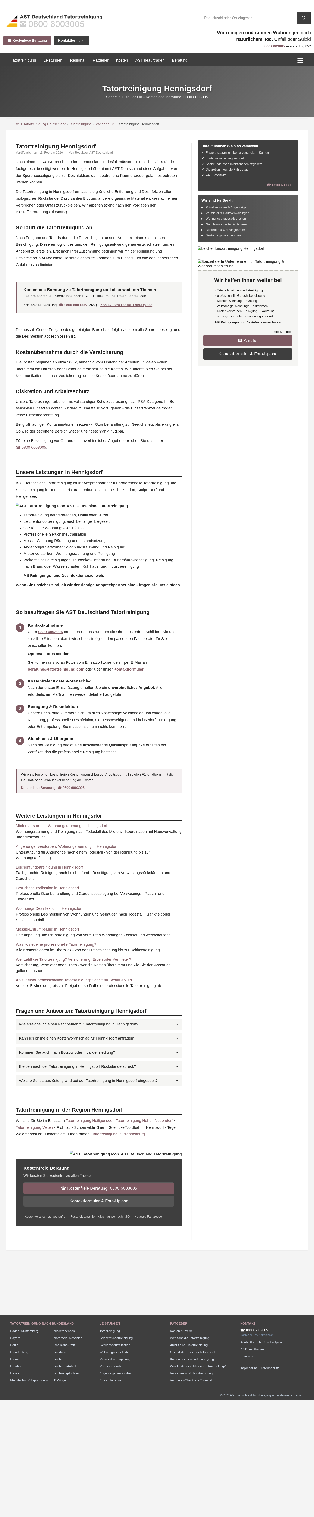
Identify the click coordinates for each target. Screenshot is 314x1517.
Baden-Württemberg (24, 1331)
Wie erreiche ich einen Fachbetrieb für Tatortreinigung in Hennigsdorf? (78, 1024)
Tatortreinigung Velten (34, 1127)
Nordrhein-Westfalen (68, 1338)
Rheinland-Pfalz (65, 1345)
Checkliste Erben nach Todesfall (192, 1352)
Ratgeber (101, 60)
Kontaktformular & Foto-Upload (98, 1201)
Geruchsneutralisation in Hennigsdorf (47, 888)
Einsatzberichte (110, 1380)
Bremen (15, 1359)
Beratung (180, 60)
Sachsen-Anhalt (65, 1366)
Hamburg (16, 1366)
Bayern (15, 1338)
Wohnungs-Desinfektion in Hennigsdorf (49, 908)
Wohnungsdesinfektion (115, 1352)
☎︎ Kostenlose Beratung (27, 40)
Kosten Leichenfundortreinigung (192, 1359)
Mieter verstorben (112, 1366)
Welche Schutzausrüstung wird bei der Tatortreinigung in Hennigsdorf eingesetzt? (88, 1080)
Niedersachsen (64, 1331)
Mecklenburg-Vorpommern (29, 1380)
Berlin (14, 1345)
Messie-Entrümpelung (115, 1359)
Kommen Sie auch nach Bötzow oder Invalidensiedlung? (67, 1052)
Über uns (246, 1356)
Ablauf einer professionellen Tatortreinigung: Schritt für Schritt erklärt (74, 980)
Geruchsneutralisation (115, 1345)
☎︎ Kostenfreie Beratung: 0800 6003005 (99, 1188)
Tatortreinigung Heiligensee (89, 1120)
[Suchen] (303, 18)
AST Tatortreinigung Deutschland (41, 124)
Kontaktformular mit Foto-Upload (126, 305)
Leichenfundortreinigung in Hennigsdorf (49, 867)
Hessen (15, 1373)
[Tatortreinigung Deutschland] (54, 28)
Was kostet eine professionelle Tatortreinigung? (56, 944)
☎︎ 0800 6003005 (73, 305)
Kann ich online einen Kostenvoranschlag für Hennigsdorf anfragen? (77, 1038)
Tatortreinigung (80, 124)
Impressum (248, 1368)
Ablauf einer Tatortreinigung (189, 1345)
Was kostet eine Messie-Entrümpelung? (198, 1366)
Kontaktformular (71, 40)
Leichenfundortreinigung (116, 1338)
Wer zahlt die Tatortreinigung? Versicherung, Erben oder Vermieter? (73, 959)
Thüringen (60, 1380)
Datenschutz (269, 1368)
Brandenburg (104, 124)
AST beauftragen (149, 60)
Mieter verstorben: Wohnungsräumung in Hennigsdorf (61, 826)
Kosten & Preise (181, 1331)
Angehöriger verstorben (116, 1373)
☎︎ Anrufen (248, 340)
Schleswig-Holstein (67, 1373)
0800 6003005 (274, 46)
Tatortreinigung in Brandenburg (118, 1134)
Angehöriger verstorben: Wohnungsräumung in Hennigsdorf (66, 846)
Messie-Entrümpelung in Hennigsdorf (47, 929)
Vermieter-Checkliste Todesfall (191, 1380)
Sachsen (60, 1359)
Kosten (122, 60)
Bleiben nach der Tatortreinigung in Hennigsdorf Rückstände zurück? (77, 1066)
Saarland (60, 1352)
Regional (77, 60)
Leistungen (53, 60)
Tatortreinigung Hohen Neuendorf (144, 1120)
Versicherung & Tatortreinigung (191, 1373)
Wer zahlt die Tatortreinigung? (190, 1338)
